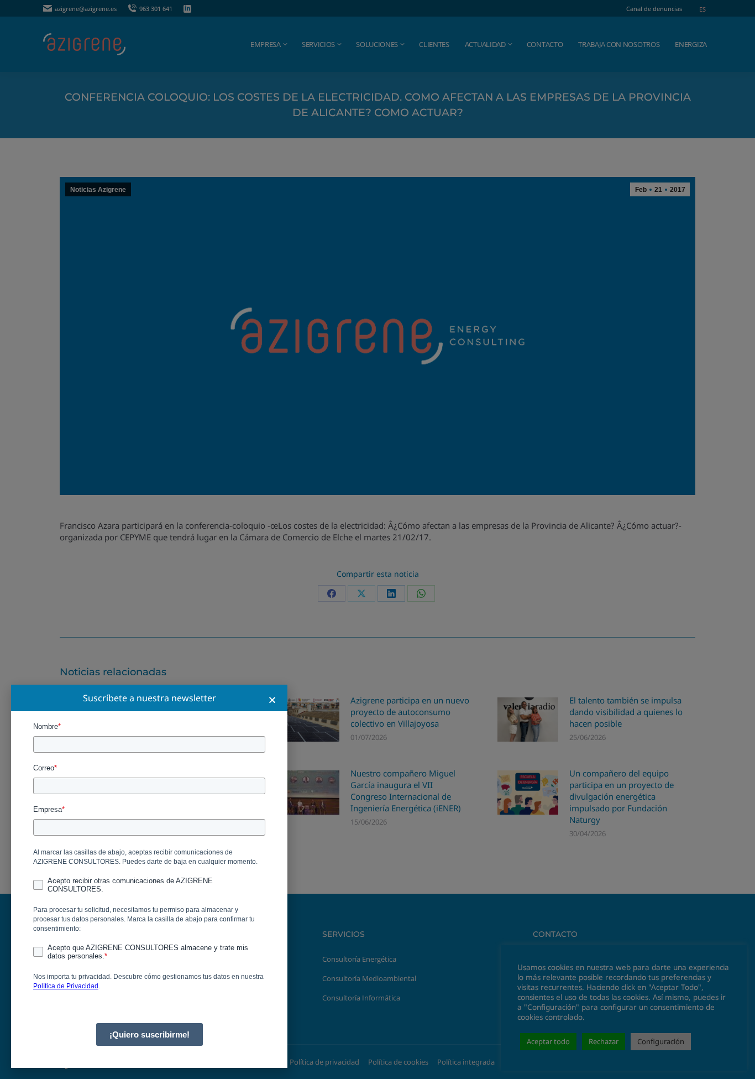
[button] (272, 700)
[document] (377, 539)
